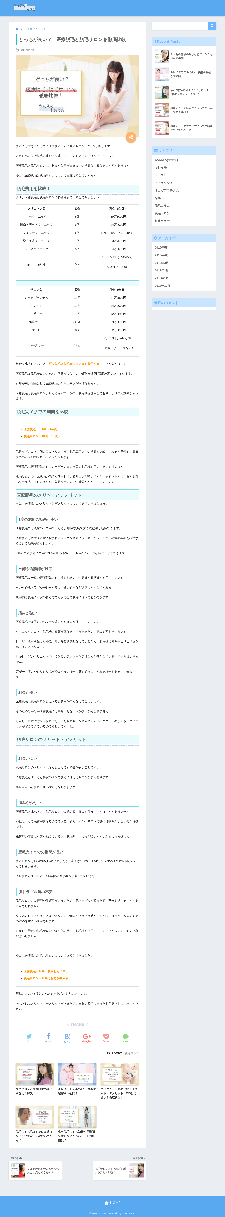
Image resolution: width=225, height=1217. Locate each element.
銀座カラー (162, 221)
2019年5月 (162, 247)
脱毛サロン (162, 213)
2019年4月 (162, 255)
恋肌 (158, 198)
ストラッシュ (164, 183)
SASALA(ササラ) (166, 160)
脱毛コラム (132, 1053)
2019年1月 (162, 278)
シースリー (162, 175)
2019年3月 (162, 263)
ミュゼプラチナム (167, 190)
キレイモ (161, 167)
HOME (115, 1202)
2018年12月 (162, 285)
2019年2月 (162, 270)
